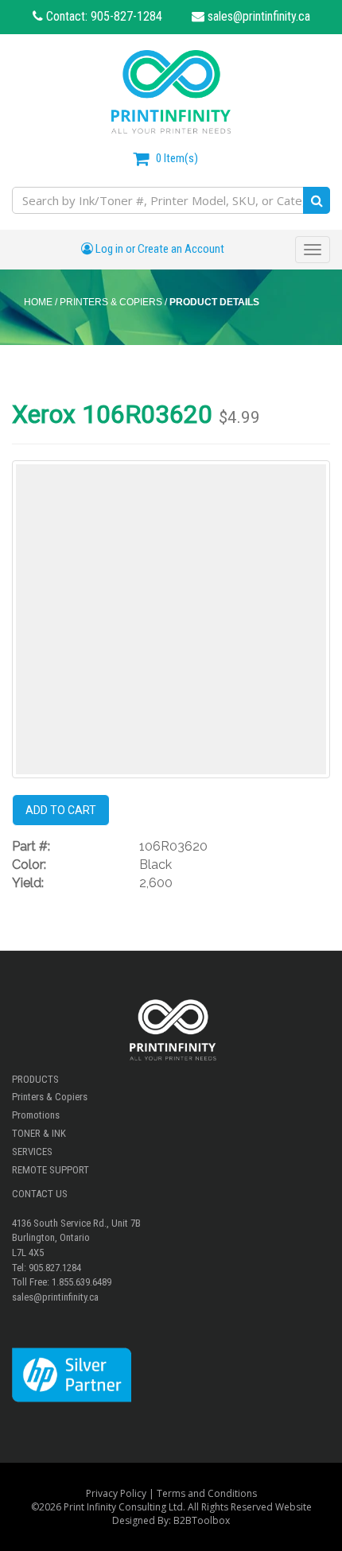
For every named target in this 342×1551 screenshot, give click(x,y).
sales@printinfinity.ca (257, 16)
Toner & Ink (39, 1133)
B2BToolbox (201, 1520)
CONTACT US (40, 1194)
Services (32, 1151)
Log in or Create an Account (158, 249)
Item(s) (177, 158)
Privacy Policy (116, 1493)
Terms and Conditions (207, 1493)
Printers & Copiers (49, 1097)
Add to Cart (60, 810)
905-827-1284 (126, 16)
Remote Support (50, 1170)
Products (35, 1079)
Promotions (36, 1115)
